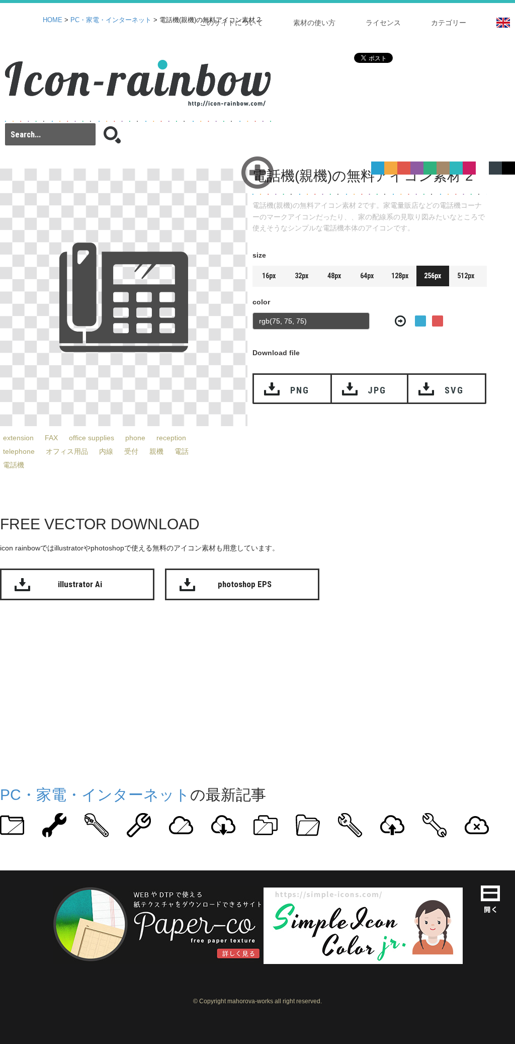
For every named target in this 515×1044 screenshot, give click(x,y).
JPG (377, 390)
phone (135, 438)
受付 (131, 451)
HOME (52, 20)
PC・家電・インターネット (110, 20)
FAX (51, 438)
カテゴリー (448, 23)
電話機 (13, 465)
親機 (156, 451)
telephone (19, 451)
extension (18, 438)
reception (171, 438)
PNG (299, 390)
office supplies (91, 438)
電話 (182, 451)
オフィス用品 (67, 451)
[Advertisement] (257, 690)
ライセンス (383, 23)
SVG (454, 390)
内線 (106, 451)
